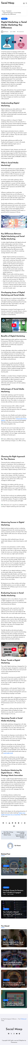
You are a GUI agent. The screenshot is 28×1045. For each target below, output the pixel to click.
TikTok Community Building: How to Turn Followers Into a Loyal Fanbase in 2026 (12, 965)
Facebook (4, 18)
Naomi (19, 845)
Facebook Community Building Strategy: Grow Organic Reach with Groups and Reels (13, 871)
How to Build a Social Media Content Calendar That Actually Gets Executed (14, 1005)
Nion (5, 872)
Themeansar (14, 1042)
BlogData (21, 1040)
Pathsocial (23, 1019)
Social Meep (7, 3)
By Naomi (6, 31)
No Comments (20, 31)
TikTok (5, 959)
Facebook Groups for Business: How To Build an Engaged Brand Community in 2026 (13, 892)
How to (5, 1000)
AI (4, 939)
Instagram (6, 979)
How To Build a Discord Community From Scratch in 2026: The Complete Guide (12, 914)
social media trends (8, 753)
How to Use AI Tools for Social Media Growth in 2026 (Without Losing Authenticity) (14, 944)
